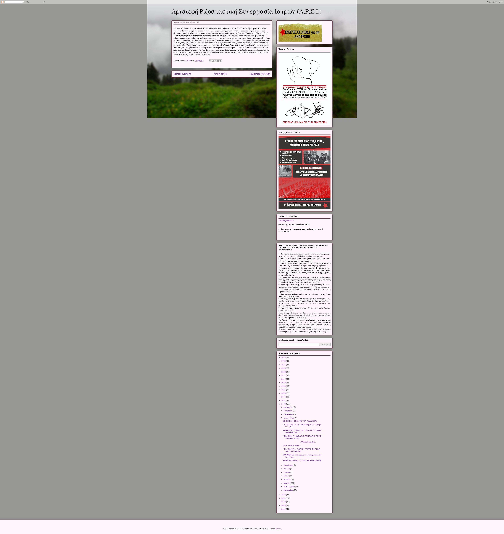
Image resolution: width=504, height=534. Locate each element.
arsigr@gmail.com (286, 220)
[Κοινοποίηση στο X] (215, 60)
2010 (283, 502)
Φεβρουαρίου (289, 486)
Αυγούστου (288, 465)
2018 (283, 386)
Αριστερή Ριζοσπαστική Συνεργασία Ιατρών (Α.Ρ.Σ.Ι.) (246, 11)
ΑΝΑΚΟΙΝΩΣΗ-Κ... (299, 442)
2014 (283, 400)
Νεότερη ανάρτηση (182, 74)
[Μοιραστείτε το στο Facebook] (218, 60)
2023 (283, 368)
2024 (283, 365)
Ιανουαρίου (288, 490)
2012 (283, 495)
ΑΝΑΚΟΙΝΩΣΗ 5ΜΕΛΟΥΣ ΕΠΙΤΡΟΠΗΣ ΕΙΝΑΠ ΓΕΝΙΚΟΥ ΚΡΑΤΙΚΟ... (302, 431)
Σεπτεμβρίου (289, 418)
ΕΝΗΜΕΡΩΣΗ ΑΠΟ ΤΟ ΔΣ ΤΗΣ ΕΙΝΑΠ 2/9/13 (302, 461)
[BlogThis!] (213, 60)
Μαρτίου (287, 483)
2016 (283, 393)
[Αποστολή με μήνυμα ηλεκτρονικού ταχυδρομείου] (210, 60)
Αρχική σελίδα (220, 74)
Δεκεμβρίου (288, 407)
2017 (283, 390)
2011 (283, 498)
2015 (283, 397)
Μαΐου (286, 476)
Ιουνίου (287, 472)
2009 (283, 505)
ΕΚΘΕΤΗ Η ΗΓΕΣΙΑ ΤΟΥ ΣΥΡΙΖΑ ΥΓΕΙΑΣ (300, 421)
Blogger (278, 529)
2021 (283, 375)
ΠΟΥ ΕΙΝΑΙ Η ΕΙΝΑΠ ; (292, 445)
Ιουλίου (287, 469)
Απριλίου (288, 479)
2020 (283, 379)
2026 (283, 357)
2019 (283, 382)
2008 (283, 509)
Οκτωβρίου (288, 414)
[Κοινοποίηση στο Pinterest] (220, 60)
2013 (283, 404)
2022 (283, 372)
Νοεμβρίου (288, 411)
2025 (283, 361)
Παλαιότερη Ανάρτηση (260, 74)
